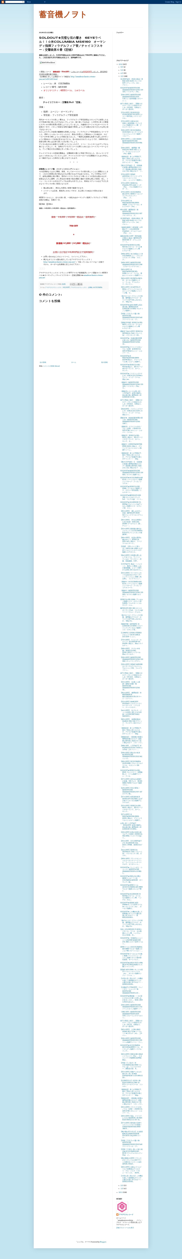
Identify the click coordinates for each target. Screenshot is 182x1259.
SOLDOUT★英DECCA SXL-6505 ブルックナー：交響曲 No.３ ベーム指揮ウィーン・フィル (131, 773)
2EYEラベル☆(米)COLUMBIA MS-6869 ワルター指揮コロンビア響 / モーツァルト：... (131, 949)
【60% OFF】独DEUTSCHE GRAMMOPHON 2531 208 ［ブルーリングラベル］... (131, 264)
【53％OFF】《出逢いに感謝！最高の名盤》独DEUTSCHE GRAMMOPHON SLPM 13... (130, 686)
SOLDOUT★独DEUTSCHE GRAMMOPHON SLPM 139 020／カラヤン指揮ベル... (131, 473)
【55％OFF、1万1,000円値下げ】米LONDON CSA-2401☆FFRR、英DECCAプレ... (131, 844)
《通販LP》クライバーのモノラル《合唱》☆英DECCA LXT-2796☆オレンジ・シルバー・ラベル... (131, 429)
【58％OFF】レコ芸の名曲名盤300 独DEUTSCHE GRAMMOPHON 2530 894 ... (131, 142)
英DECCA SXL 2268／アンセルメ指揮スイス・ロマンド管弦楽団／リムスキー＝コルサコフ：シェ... (131, 602)
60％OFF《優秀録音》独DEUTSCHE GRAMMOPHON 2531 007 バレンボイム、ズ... (131, 212)
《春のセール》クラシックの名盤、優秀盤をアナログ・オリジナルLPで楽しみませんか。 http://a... (131, 299)
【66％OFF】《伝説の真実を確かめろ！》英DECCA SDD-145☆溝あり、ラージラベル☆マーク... (131, 540)
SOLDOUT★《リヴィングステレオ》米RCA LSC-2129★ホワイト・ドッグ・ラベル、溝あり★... (131, 376)
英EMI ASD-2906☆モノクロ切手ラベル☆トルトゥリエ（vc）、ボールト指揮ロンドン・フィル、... (131, 972)
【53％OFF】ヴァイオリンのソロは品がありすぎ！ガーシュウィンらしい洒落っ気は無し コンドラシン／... (130, 576)
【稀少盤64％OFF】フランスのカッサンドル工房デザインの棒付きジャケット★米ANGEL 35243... (130, 1161)
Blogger (103, 1242)
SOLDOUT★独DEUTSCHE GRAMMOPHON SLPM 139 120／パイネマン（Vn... (131, 90)
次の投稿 (43, 362)
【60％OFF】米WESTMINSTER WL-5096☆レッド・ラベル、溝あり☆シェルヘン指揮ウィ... (131, 272)
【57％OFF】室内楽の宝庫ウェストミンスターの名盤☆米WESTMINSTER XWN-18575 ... (130, 1126)
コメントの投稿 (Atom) (51, 366)
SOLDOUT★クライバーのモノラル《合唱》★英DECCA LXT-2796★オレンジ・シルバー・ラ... (131, 350)
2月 (122, 1185)
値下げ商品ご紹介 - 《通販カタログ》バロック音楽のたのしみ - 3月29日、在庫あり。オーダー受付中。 (131, 106)
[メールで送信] (71, 284)
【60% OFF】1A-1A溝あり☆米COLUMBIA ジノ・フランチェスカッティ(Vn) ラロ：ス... (131, 256)
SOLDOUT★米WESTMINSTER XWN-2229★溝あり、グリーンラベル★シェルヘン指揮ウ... (131, 359)
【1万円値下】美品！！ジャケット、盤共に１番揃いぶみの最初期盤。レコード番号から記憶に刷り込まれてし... (131, 567)
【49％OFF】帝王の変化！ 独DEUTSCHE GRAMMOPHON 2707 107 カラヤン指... (131, 791)
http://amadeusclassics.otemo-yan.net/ (59, 262)
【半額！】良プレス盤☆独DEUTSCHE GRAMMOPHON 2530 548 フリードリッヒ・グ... (131, 316)
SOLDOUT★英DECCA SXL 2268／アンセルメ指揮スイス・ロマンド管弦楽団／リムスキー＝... (131, 489)
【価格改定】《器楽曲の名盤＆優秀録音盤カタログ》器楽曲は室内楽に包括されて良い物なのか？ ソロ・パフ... (131, 740)
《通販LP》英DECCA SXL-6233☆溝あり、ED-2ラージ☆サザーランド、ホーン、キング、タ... (131, 438)
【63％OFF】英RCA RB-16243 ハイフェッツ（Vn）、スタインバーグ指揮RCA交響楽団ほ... (131, 1057)
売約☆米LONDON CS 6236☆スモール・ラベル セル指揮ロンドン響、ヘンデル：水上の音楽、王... (131, 932)
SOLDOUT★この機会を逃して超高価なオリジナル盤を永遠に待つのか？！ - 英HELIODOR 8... (131, 914)
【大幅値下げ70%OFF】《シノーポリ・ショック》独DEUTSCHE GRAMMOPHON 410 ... (131, 990)
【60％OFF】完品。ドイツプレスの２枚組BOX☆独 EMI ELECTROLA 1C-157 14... (131, 1118)
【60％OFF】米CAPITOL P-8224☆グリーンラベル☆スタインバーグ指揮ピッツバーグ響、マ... (131, 290)
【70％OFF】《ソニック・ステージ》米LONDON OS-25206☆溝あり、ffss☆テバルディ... (131, 642)
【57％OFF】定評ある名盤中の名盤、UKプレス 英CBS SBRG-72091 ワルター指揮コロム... (131, 782)
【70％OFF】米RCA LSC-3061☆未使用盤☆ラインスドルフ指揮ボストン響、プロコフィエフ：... (131, 124)
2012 (121, 64)
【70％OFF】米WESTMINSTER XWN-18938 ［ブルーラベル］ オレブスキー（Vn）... (131, 203)
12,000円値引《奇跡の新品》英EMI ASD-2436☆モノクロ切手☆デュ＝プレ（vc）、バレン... (131, 82)
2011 (121, 1192)
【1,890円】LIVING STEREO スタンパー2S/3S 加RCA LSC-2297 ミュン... (131, 635)
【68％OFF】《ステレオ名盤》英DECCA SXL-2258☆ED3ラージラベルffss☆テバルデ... (130, 651)
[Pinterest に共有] (81, 284)
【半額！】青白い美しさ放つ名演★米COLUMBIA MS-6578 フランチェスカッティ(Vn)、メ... (131, 1152)
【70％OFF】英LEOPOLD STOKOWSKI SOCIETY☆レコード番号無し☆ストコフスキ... (131, 115)
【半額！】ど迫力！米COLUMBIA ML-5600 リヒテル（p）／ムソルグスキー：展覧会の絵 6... (131, 1066)
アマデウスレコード (126, 1214)
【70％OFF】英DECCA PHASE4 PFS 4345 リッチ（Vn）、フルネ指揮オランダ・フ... (131, 186)
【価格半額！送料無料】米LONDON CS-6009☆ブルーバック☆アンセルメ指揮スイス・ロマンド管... (131, 627)
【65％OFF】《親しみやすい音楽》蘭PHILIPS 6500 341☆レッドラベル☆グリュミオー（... (131, 514)
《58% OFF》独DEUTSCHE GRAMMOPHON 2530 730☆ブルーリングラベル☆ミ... (131, 1014)
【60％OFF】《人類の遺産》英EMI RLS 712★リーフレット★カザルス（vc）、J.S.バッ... (131, 1032)
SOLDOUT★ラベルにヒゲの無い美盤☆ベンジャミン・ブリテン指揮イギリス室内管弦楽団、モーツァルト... (131, 956)
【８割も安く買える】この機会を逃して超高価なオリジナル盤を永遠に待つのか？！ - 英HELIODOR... (131, 981)
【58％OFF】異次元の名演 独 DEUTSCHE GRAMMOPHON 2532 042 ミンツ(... (131, 755)
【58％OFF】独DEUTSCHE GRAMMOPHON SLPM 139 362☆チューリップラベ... (131, 659)
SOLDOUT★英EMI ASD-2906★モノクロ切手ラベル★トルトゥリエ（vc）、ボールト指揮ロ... (131, 905)
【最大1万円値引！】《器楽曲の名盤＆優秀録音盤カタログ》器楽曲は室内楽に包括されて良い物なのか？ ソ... (131, 168)
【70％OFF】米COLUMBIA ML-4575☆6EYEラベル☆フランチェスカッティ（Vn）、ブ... (131, 195)
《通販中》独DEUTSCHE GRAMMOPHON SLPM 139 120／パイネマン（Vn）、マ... (131, 385)
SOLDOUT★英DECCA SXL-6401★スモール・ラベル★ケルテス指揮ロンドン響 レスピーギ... (131, 248)
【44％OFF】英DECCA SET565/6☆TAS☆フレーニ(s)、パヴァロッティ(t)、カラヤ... (131, 852)
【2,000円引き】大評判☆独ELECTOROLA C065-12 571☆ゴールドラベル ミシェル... (131, 1083)
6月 (122, 67)
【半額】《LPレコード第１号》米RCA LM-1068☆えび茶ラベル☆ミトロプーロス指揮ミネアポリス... (131, 549)
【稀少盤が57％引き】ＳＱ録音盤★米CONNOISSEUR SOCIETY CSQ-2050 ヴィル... (131, 1134)
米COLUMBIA (97, 287)
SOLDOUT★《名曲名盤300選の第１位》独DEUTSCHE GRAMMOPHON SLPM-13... (131, 341)
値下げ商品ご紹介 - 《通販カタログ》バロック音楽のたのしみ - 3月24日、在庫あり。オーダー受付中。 (131, 403)
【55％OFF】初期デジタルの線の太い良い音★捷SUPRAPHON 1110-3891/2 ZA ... (131, 1074)
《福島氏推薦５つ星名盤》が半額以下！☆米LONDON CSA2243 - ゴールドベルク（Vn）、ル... (131, 230)
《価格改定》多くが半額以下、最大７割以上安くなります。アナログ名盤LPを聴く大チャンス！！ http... (131, 159)
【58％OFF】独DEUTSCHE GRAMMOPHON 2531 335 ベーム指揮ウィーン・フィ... (131, 1040)
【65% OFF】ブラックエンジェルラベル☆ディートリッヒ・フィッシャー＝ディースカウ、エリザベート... (130, 861)
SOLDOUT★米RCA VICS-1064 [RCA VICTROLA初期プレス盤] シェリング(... (131, 965)
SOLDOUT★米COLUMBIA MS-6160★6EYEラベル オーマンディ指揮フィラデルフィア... (131, 1048)
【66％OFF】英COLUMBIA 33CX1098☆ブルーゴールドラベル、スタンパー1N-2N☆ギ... (131, 764)
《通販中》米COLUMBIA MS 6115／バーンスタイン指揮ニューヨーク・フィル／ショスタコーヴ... (131, 584)
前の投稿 (104, 362)
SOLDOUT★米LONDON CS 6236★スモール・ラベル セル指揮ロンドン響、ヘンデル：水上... (131, 897)
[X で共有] (76, 284)
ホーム (73, 362)
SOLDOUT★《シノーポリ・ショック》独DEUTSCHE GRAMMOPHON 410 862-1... (131, 870)
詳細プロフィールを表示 (125, 1228)
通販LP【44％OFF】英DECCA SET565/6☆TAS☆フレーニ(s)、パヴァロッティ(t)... (131, 333)
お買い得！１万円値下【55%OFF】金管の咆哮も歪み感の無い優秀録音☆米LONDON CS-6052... (130, 826)
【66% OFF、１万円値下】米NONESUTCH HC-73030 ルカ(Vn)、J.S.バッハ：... (131, 747)
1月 (122, 1188)
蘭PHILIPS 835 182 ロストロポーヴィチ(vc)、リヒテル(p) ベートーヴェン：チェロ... (132, 610)
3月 (122, 76)
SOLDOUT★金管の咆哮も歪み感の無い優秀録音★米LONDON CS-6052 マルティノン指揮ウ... (131, 308)
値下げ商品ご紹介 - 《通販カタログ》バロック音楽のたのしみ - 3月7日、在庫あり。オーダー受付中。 (131, 1023)
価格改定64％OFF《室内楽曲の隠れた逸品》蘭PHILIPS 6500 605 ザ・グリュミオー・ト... (131, 239)
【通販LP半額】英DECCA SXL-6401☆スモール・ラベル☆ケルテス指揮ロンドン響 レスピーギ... (131, 325)
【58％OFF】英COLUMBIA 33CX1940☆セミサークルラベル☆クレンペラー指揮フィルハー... (131, 133)
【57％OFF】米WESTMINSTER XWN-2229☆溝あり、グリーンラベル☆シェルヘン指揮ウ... (131, 817)
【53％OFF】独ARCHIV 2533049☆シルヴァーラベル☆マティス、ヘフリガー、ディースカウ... (131, 704)
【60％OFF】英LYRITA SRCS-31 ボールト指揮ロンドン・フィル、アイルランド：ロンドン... (131, 281)
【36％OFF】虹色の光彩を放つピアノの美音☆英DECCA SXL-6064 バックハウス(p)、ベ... (131, 835)
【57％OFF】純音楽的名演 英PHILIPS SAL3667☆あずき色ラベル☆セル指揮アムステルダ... (131, 799)
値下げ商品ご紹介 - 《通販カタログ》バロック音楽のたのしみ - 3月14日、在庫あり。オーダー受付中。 (131, 676)
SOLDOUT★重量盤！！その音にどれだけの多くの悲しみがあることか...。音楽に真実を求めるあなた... (131, 999)
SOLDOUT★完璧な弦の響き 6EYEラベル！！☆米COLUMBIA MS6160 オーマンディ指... (131, 879)
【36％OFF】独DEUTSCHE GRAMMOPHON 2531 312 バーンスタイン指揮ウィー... (131, 1007)
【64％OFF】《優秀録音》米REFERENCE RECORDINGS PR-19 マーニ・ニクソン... (130, 695)
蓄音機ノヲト (63, 14)
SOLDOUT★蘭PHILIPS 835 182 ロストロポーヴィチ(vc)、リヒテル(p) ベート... (131, 497)
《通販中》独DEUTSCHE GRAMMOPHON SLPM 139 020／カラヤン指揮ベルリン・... (131, 593)
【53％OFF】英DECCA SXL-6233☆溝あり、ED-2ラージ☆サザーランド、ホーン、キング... (131, 808)
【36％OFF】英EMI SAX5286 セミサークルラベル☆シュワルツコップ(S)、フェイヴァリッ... (131, 667)
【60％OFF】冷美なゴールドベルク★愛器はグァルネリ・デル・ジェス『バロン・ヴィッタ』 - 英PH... (130, 1170)
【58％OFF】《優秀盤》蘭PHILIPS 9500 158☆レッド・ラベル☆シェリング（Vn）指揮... (130, 150)
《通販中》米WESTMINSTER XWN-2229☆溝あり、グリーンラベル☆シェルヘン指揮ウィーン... (131, 447)
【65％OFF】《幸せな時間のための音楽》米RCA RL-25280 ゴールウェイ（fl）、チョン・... (131, 522)
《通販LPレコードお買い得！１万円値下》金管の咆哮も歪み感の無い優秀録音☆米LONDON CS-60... (130, 394)
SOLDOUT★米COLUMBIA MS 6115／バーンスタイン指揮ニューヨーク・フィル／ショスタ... (131, 480)
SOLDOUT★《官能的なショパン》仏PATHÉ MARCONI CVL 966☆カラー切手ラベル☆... (131, 941)
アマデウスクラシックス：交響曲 (81, 287)
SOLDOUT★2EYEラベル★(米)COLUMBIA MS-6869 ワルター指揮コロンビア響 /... (131, 888)
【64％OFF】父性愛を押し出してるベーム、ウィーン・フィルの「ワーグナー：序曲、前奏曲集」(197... (130, 558)
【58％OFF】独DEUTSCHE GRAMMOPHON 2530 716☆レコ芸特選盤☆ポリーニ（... (131, 97)
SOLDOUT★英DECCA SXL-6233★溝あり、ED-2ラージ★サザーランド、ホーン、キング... (131, 367)
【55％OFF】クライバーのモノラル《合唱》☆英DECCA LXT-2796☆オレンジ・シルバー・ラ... (131, 1110)
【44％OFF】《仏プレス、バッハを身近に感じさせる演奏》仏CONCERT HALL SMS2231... (130, 713)
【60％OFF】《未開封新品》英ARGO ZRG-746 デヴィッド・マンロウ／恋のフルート (131, 722)
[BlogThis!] (73, 284)
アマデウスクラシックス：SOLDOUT (57, 287)
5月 (122, 70)
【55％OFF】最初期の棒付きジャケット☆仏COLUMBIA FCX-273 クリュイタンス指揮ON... (131, 531)
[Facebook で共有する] (78, 284)
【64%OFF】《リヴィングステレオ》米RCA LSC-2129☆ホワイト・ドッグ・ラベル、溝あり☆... (131, 412)
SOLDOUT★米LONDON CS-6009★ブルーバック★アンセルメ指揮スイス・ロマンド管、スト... (131, 505)
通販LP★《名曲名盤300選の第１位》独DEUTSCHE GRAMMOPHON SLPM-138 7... (131, 420)
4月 (122, 73)
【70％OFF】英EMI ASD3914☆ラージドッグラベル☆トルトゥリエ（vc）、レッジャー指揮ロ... (131, 177)
